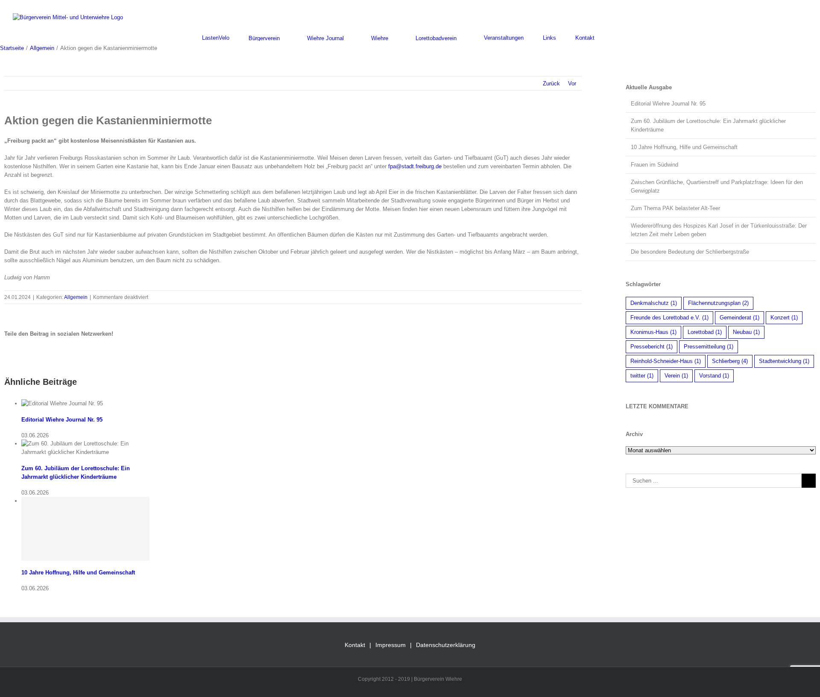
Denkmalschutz (653, 303)
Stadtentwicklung (784, 361)
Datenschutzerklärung (445, 644)
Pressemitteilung (708, 346)
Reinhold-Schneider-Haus (665, 361)
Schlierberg (730, 361)
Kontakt (355, 644)
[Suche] (616, 38)
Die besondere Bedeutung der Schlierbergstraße (690, 252)
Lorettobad (705, 332)
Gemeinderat (739, 317)
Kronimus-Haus (653, 332)
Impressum (390, 644)
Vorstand (714, 375)
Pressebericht (651, 346)
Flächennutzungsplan (718, 303)
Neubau (746, 332)
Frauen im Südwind (654, 164)
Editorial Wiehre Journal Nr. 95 (61, 419)
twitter (641, 375)
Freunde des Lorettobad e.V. (669, 317)
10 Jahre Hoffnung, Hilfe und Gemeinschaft (78, 572)
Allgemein (76, 297)
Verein (676, 375)
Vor (572, 83)
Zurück (551, 83)
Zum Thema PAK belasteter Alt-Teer (675, 208)
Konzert (784, 317)
